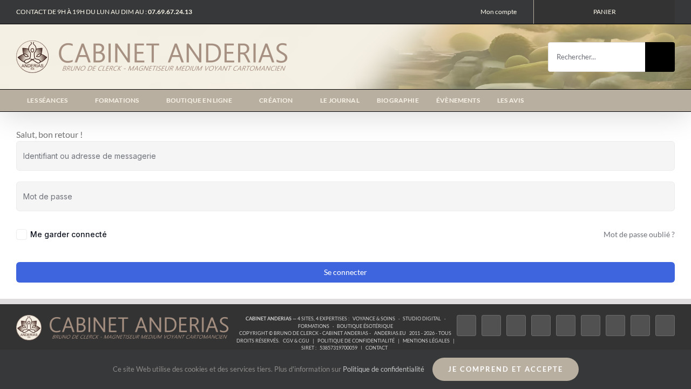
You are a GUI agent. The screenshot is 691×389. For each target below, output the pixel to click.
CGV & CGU (296, 341)
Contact (376, 348)
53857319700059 (338, 348)
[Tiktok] (541, 325)
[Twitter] (491, 325)
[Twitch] (565, 325)
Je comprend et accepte (505, 369)
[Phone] (665, 325)
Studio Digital (422, 318)
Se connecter (345, 272)
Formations (313, 326)
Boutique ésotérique (365, 326)
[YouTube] (590, 325)
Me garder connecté (68, 234)
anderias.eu (390, 333)
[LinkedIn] (615, 325)
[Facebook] (466, 325)
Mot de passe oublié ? (639, 234)
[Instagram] (516, 325)
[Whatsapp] (640, 325)
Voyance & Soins (374, 318)
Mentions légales (426, 341)
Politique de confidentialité (356, 341)
